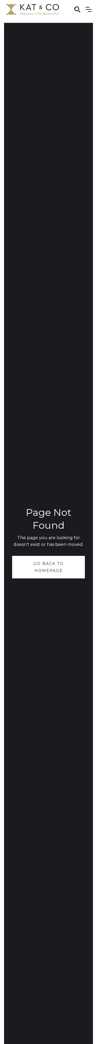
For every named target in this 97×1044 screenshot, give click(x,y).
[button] (89, 9)
